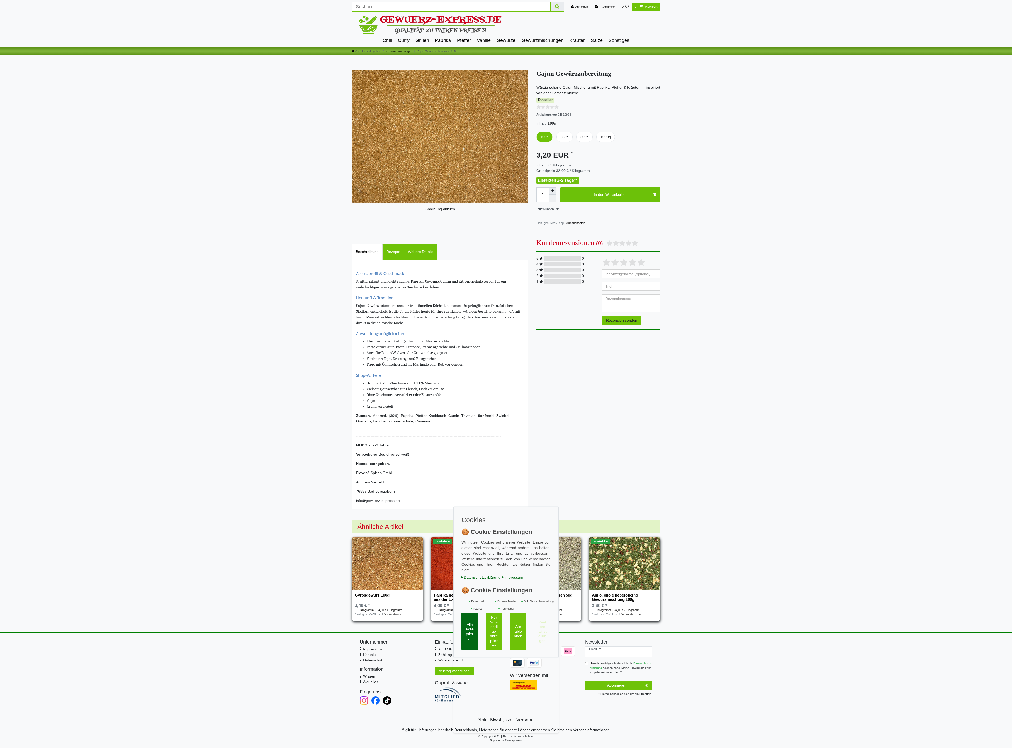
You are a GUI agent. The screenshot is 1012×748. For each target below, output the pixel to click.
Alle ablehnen (518, 631)
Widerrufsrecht (450, 660)
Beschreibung (367, 252)
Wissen (369, 676)
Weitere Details (420, 252)
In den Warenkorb (609, 194)
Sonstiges (619, 40)
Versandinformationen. (592, 730)
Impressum (372, 649)
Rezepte (393, 252)
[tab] (367, 252)
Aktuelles (370, 682)
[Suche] (557, 7)
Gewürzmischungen (542, 40)
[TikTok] (387, 700)
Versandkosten (575, 223)
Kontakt (369, 654)
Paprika (443, 40)
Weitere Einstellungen (542, 631)
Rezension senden (621, 320)
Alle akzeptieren (470, 631)
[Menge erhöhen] (552, 191)
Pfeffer (464, 40)
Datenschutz (373, 660)
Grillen (422, 40)
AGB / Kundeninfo (453, 649)
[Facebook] (375, 700)
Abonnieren (616, 685)
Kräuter (577, 40)
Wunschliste (551, 209)
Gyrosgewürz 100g (372, 595)
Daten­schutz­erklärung (482, 577)
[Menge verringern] (552, 198)
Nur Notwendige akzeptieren (494, 631)
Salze (597, 40)
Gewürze (506, 40)
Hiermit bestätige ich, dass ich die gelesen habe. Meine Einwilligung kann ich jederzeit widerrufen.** (620, 668)
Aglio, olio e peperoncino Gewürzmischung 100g (615, 597)
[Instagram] (364, 700)
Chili (387, 40)
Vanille (484, 40)
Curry (404, 40)
